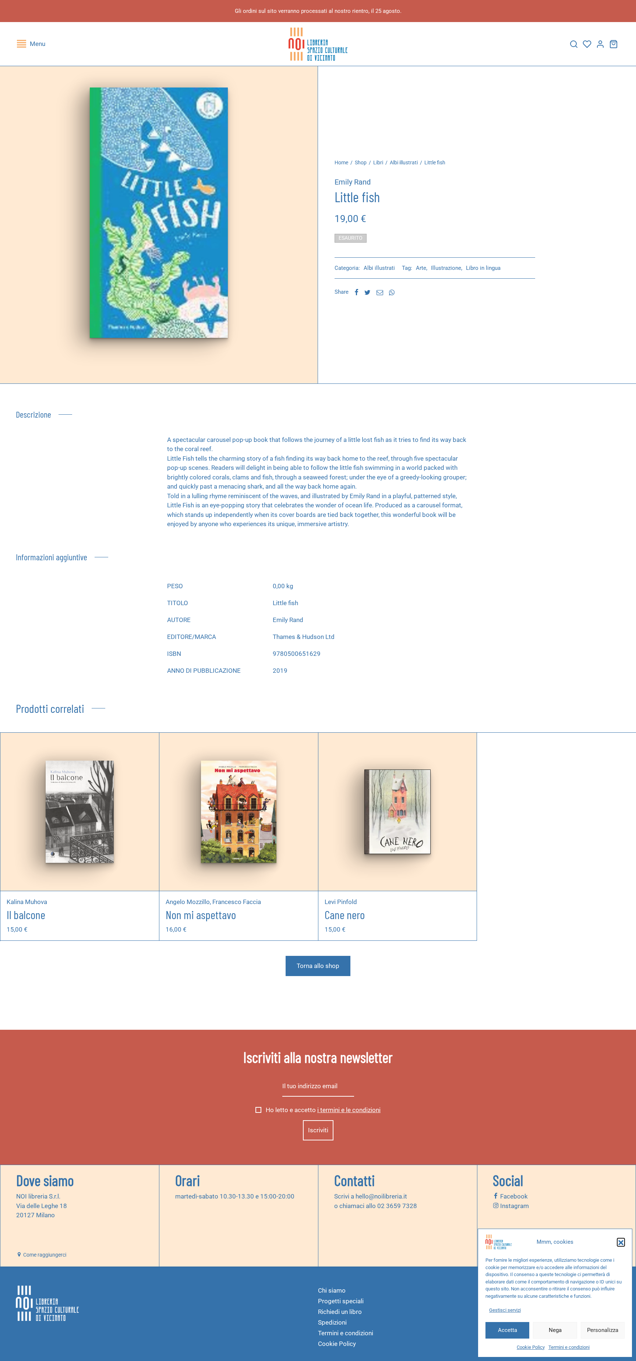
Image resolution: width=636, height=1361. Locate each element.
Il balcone (26, 914)
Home (341, 162)
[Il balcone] (79, 812)
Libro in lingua (483, 268)
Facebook (513, 1196)
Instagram (514, 1205)
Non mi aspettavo (201, 914)
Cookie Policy (531, 1347)
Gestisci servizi (505, 1310)
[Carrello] (613, 44)
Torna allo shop (318, 965)
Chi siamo (332, 1290)
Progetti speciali (341, 1301)
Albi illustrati (404, 162)
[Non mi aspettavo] (238, 812)
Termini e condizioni (569, 1347)
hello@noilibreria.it (381, 1196)
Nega (555, 1330)
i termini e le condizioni (349, 1110)
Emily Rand (353, 182)
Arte (421, 268)
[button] (621, 1242)
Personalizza (602, 1330)
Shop (361, 162)
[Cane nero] (397, 812)
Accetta (507, 1330)
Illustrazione (446, 268)
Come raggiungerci (44, 1255)
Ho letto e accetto (322, 1110)
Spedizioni (332, 1322)
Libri (378, 162)
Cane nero (345, 914)
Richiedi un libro (340, 1311)
